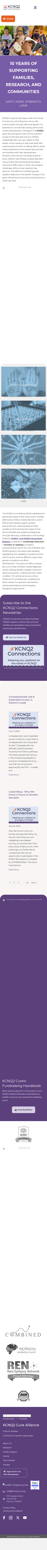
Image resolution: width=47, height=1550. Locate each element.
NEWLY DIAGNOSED (23, 385)
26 (27, 883)
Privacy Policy (9, 1508)
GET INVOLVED (23, 453)
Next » (34, 883)
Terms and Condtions (12, 1511)
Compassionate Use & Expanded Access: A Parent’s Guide (22, 699)
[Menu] (35, 7)
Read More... (14, 775)
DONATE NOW (23, 487)
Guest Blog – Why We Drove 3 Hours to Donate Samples (23, 794)
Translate (23, 1419)
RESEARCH (23, 419)
